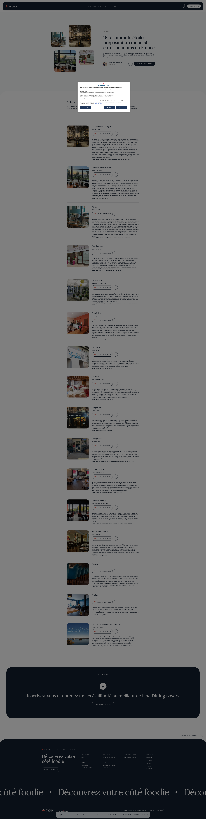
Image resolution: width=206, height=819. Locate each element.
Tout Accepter (122, 107)
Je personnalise (85, 107)
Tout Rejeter (109, 107)
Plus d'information (98, 103)
